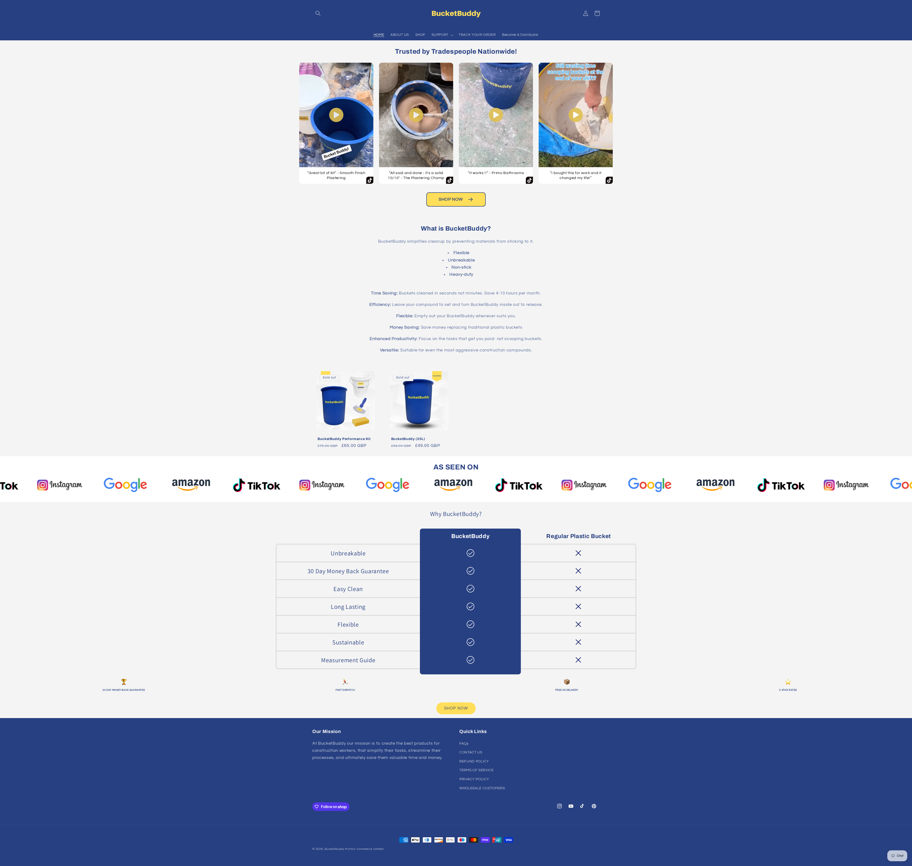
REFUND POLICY (474, 761)
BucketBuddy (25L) (408, 439)
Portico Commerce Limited (364, 849)
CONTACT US (470, 752)
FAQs (464, 743)
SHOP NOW (451, 199)
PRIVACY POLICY (474, 779)
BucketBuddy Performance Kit (344, 439)
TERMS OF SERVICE (476, 770)
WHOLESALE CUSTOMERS (482, 788)
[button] (318, 13)
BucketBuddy (334, 849)
